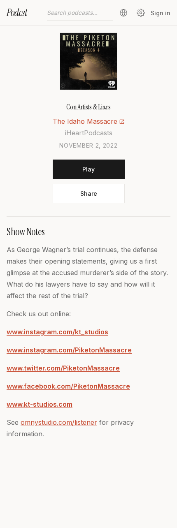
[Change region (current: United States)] (123, 12)
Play (88, 169)
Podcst (17, 12)
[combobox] (80, 13)
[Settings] (140, 12)
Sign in (160, 12)
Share (88, 193)
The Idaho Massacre (85, 121)
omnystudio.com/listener (59, 422)
